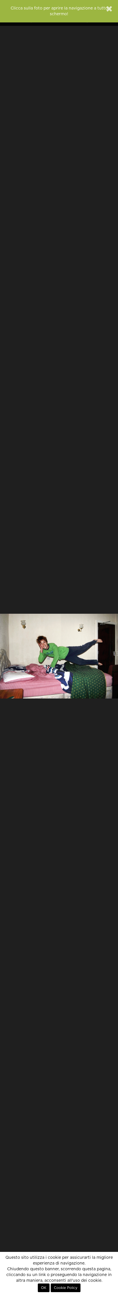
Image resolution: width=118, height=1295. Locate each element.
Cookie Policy (65, 1288)
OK (43, 1288)
